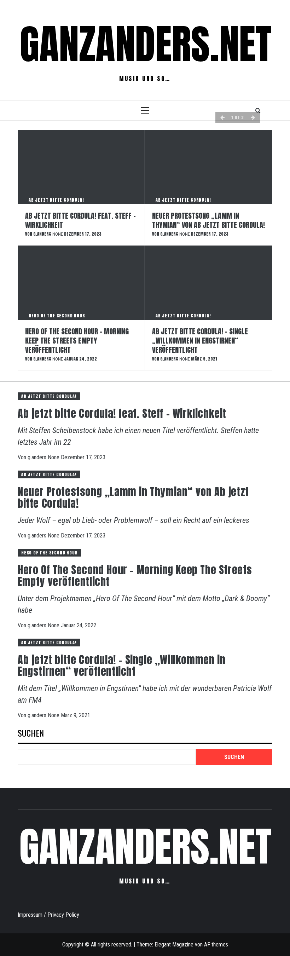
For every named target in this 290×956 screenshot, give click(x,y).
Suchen (31, 733)
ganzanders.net (145, 44)
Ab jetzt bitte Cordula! (56, 200)
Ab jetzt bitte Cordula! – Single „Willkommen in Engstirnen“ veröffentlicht (200, 340)
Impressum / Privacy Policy (48, 914)
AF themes (216, 944)
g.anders (42, 234)
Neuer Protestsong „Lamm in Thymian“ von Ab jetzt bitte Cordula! (208, 220)
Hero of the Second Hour (57, 315)
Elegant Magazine (174, 944)
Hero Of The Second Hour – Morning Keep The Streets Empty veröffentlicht (77, 340)
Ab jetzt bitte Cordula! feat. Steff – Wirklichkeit (80, 220)
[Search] (258, 110)
